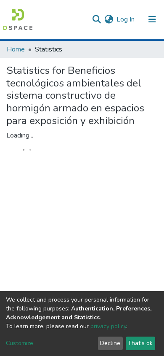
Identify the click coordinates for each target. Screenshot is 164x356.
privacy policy (108, 326)
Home (16, 49)
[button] (108, 19)
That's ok (140, 343)
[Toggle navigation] (152, 19)
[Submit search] (96, 19)
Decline (110, 343)
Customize (19, 343)
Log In (125, 19)
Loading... (19, 135)
